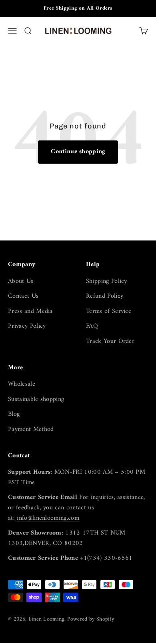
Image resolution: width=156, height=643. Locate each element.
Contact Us (23, 296)
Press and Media (30, 311)
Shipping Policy (106, 281)
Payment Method (31, 430)
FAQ (92, 326)
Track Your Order (110, 342)
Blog (14, 414)
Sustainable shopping (36, 400)
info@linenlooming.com (48, 518)
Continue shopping (78, 151)
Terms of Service (108, 311)
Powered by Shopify (90, 619)
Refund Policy (104, 296)
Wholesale (21, 384)
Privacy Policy (27, 326)
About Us (21, 281)
